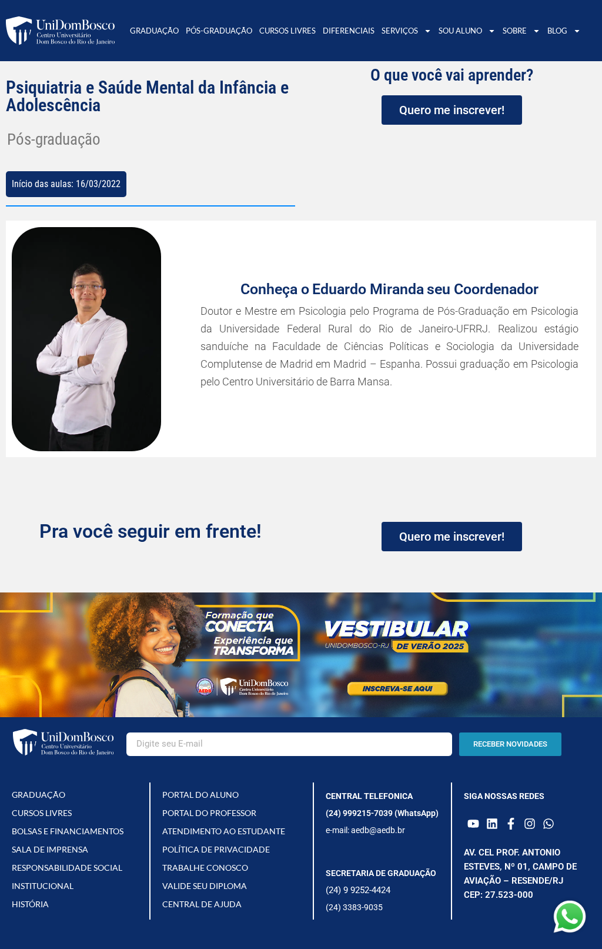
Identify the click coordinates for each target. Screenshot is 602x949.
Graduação (154, 30)
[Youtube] (473, 823)
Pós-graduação (219, 30)
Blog (557, 30)
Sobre (515, 30)
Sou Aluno (460, 30)
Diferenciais (348, 30)
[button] (20, 339)
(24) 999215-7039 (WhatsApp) (382, 813)
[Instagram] (529, 823)
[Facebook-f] (510, 823)
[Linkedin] (492, 823)
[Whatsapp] (548, 823)
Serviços (400, 30)
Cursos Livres (287, 30)
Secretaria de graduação (381, 873)
